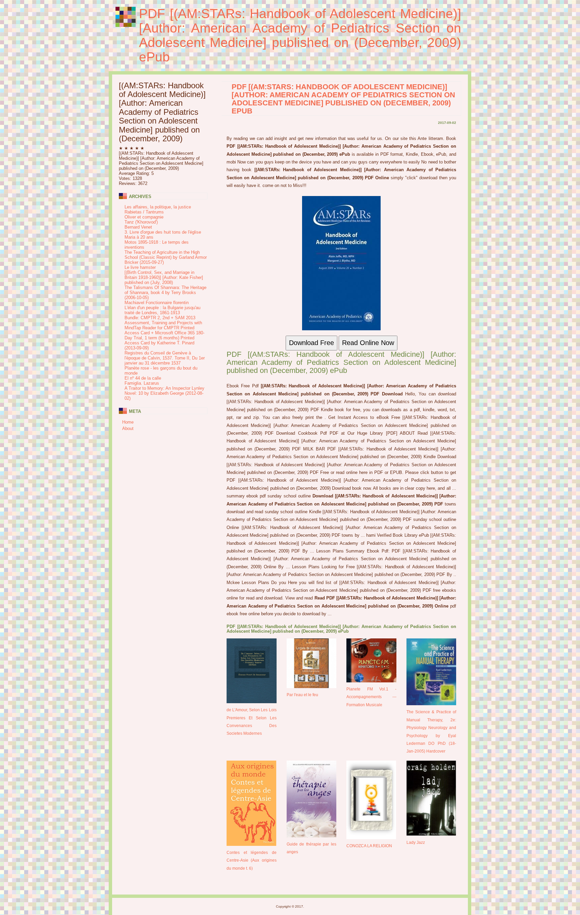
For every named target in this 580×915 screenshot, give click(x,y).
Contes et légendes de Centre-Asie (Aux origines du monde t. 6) (252, 860)
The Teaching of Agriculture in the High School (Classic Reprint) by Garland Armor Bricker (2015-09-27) (166, 257)
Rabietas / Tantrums (144, 211)
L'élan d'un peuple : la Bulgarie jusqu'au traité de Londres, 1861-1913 (162, 310)
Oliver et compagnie (144, 217)
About (128, 428)
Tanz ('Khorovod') (141, 222)
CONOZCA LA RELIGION (369, 846)
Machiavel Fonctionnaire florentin (157, 302)
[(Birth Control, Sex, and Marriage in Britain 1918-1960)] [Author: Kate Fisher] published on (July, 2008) (164, 277)
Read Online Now (368, 342)
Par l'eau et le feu (302, 694)
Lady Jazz (415, 842)
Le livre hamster (140, 267)
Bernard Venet (138, 227)
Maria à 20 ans (139, 237)
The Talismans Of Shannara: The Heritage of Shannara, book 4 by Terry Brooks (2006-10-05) (165, 292)
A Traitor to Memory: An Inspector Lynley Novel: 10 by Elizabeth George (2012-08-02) (164, 393)
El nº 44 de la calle (143, 378)
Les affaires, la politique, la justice (158, 206)
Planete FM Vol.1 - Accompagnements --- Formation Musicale (371, 697)
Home (128, 422)
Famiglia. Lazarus (142, 383)
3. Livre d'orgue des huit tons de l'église (163, 232)
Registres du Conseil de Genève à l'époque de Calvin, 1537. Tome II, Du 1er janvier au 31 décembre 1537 (165, 358)
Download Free (311, 342)
